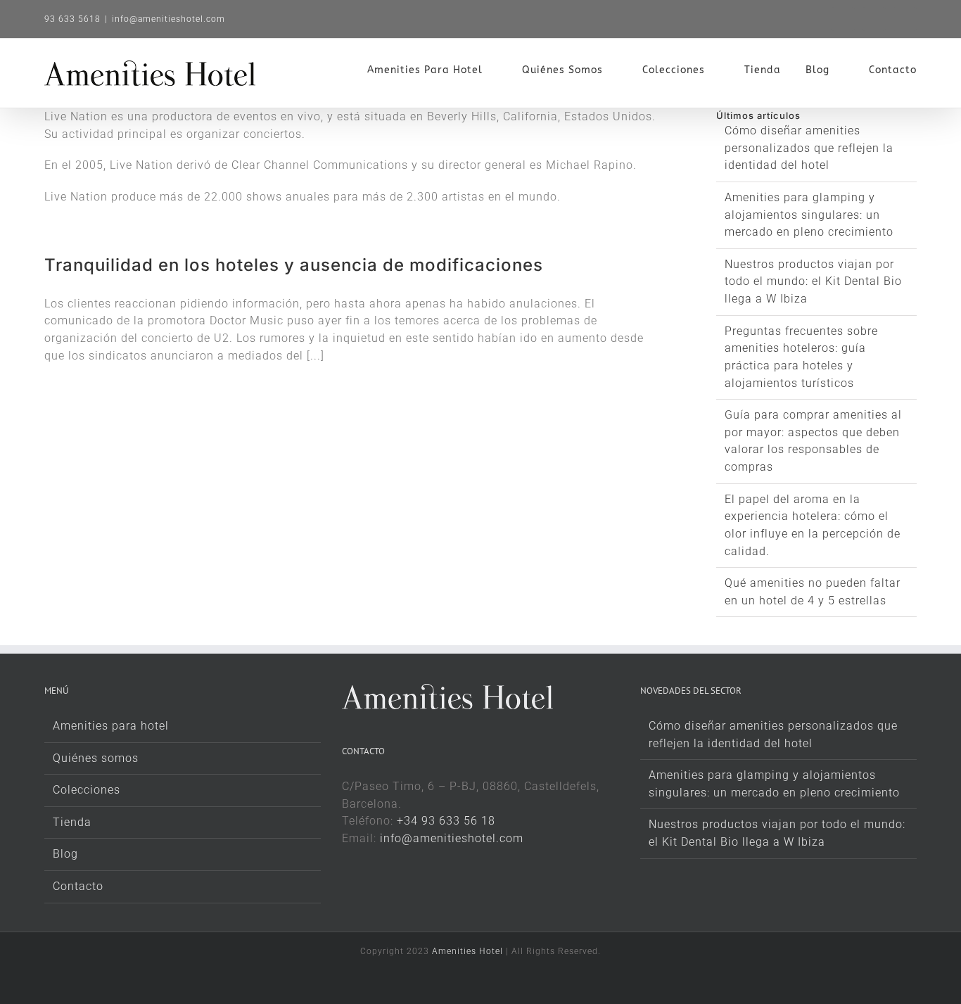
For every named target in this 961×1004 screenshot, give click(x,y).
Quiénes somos (96, 758)
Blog (65, 853)
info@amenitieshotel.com (168, 19)
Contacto (78, 886)
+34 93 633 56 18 (446, 820)
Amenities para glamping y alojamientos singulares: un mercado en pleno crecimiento (809, 215)
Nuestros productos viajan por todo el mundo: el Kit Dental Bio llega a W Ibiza (813, 281)
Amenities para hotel (111, 725)
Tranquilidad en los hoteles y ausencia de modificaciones (293, 265)
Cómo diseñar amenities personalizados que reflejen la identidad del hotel (809, 148)
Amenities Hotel (467, 951)
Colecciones (86, 789)
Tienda (72, 822)
